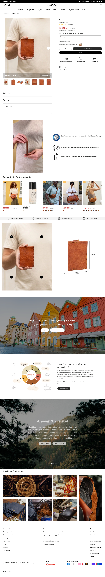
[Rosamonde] (92, 193)
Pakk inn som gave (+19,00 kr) (69, 44)
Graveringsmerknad (64, 41)
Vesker (20, 10)
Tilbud (82, 10)
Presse (92, 556)
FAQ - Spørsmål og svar (9, 532)
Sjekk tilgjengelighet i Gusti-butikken (71, 67)
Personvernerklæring (48, 544)
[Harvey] (72, 193)
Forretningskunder (94, 553)
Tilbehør (62, 10)
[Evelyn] (12, 193)
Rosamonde (86, 206)
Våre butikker (93, 538)
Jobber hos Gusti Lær (95, 541)
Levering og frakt (7, 538)
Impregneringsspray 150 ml (30, 206)
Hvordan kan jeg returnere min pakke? (53, 532)
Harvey (65, 206)
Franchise (92, 544)
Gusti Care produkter (57, 330)
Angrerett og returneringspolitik (51, 535)
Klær (48, 10)
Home (4, 13)
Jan (18, 13)
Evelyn (5, 206)
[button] (4, 5)
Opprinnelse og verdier (96, 547)
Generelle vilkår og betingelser (51, 541)
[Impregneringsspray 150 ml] (32, 193)
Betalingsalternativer (8, 535)
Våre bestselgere (63, 388)
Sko (54, 10)
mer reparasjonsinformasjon (58, 443)
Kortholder (14, 13)
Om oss (45, 538)
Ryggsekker (30, 10)
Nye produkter (74, 10)
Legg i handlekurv (87, 48)
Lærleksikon (6, 550)
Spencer (45, 206)
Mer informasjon (46, 75)
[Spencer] (52, 193)
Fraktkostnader (70, 30)
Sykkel (40, 10)
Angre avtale (6, 541)
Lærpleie (45, 330)
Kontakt (5, 544)
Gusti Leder (9, 571)
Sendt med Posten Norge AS (10, 1)
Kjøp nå (80, 52)
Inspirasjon (92, 550)
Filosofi (92, 532)
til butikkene (43, 443)
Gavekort (92, 535)
